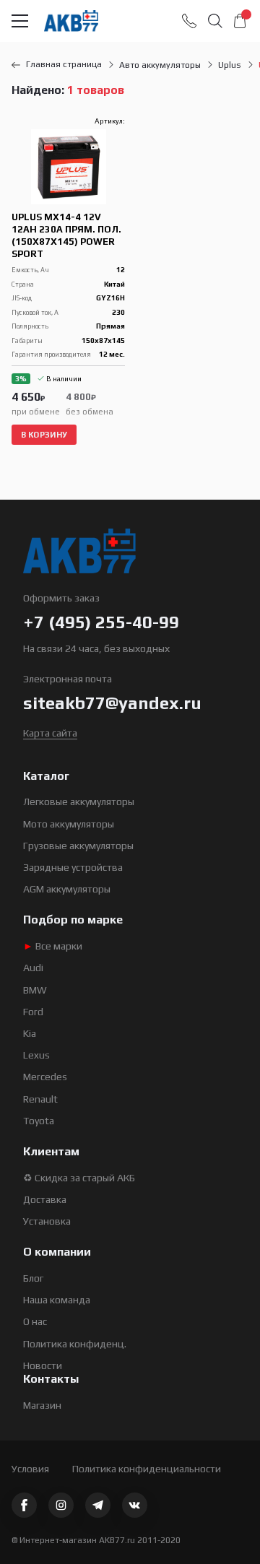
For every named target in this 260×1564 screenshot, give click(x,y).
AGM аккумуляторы (66, 889)
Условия (30, 1468)
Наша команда (56, 1299)
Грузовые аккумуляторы (78, 845)
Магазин (42, 1405)
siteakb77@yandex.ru (112, 703)
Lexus (36, 1055)
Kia (29, 1033)
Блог (33, 1278)
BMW (35, 990)
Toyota (38, 1120)
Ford (33, 1011)
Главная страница (64, 64)
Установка (47, 1221)
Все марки (52, 946)
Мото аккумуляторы (68, 824)
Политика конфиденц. (74, 1344)
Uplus (229, 65)
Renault (40, 1099)
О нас (35, 1321)
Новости (42, 1365)
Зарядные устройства (73, 867)
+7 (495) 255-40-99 (101, 622)
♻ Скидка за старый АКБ (79, 1177)
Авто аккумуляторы (160, 65)
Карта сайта (50, 733)
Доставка (44, 1199)
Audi (33, 967)
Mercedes (45, 1076)
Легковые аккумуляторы (78, 801)
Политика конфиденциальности (146, 1468)
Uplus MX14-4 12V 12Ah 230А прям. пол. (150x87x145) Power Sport (66, 235)
